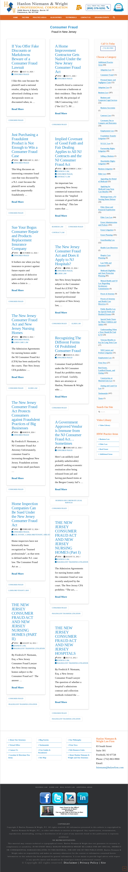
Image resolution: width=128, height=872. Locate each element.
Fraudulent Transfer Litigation (72, 562)
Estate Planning (106, 235)
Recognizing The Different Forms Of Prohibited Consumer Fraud (68, 344)
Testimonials (103, 393)
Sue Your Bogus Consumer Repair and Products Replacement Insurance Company (25, 238)
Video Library (105, 425)
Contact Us (14, 750)
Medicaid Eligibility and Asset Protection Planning (107, 273)
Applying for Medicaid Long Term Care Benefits (106, 189)
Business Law (62, 171)
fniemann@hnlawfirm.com (110, 767)
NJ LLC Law (105, 143)
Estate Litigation (106, 230)
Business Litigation (105, 169)
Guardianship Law (107, 240)
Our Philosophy (75, 740)
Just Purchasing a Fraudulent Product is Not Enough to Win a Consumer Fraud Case (25, 145)
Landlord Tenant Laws (18, 590)
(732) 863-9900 (108, 48)
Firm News (102, 363)
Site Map (42, 758)
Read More (18, 109)
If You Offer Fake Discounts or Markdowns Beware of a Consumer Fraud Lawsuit (25, 57)
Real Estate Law (67, 787)
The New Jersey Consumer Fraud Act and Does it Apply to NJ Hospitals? (68, 255)
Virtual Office (15, 745)
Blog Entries (44, 740)
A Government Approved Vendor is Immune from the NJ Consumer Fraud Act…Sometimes (68, 433)
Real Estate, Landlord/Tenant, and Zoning (33, 535)
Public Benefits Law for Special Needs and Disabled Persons (107, 311)
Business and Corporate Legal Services (69, 502)
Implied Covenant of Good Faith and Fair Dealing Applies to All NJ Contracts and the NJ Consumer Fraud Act (69, 152)
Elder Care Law (20, 342)
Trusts (100, 398)
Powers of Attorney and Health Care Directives (106, 301)
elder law (76, 323)
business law (57, 227)
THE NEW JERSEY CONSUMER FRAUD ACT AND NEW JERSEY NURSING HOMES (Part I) (67, 537)
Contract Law (63, 177)
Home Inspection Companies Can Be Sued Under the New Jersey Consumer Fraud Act (25, 514)
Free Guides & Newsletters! (44, 751)
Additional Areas (106, 454)
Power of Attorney (107, 294)
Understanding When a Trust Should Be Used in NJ (107, 332)
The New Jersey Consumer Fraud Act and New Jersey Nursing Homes (24, 324)
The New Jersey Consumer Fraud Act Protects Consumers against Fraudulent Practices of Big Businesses (26, 415)
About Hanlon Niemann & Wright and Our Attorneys (79, 756)
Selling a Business (107, 156)
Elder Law (61, 274)
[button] (114, 17)
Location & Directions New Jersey (19, 756)
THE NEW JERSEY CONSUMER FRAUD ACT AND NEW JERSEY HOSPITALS (65, 641)
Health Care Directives (109, 248)
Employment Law (107, 131)
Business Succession (107, 108)
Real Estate (104, 449)
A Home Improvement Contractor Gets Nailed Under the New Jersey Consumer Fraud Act (68, 59)
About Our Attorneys (18, 740)
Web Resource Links (77, 750)
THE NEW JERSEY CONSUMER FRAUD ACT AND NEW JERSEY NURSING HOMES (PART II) (24, 621)
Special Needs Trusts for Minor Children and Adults (107, 321)
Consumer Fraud (21, 74)
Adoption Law (105, 70)
